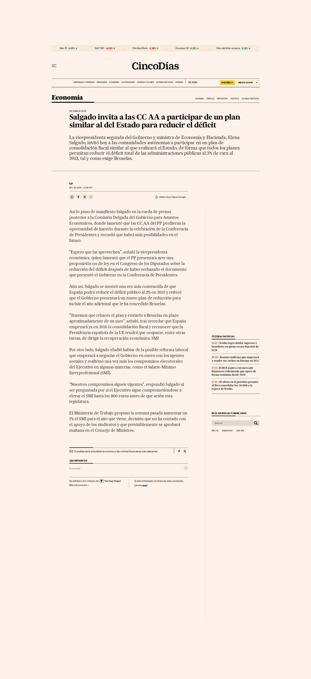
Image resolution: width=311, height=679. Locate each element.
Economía (114, 82)
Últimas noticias (164, 82)
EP (71, 183)
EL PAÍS (191, 81)
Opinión (179, 82)
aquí (144, 485)
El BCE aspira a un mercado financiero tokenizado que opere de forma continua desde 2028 (234, 371)
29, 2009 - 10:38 (80, 188)
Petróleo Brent (140, 48)
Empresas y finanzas (84, 82)
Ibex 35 (63, 48)
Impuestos (222, 99)
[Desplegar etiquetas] (185, 468)
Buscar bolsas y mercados (229, 413)
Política (235, 99)
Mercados (102, 82)
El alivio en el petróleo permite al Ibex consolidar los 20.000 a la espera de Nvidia (235, 385)
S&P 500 (99, 48)
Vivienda (199, 99)
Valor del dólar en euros (228, 48)
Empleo (210, 99)
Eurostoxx (227, 431)
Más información (78, 485)
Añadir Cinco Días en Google (172, 197)
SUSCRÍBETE (227, 82)
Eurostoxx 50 (182, 48)
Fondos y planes (145, 82)
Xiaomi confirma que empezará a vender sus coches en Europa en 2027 (235, 359)
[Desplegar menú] (54, 66)
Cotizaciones (128, 82)
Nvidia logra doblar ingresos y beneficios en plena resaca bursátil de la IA (235, 346)
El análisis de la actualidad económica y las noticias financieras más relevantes (115, 451)
